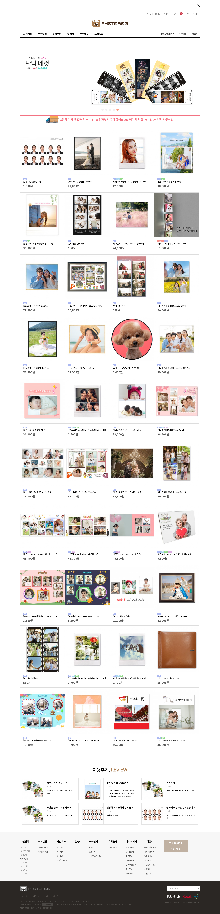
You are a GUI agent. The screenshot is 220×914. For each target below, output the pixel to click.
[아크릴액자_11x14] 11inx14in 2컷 (127, 429)
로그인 (148, 14)
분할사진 (24, 869)
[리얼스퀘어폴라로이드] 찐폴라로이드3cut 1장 (87, 429)
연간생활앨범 (113, 847)
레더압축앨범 (43, 851)
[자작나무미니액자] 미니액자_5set (171, 243)
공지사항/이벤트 (167, 34)
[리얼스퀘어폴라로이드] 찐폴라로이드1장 (129, 678)
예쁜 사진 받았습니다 (57, 782)
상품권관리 (130, 860)
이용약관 (36, 896)
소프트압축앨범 (43, 847)
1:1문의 (195, 14)
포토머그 (92, 847)
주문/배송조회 (131, 864)
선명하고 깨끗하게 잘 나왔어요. (121, 807)
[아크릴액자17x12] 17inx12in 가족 (82, 492)
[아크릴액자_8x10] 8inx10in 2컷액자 (172, 305)
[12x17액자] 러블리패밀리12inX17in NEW (85, 305)
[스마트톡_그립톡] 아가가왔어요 (126, 367)
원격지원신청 (176, 843)
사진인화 (27, 34)
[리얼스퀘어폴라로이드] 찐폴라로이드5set (130, 181)
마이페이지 (131, 841)
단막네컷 (24, 873)
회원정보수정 (130, 847)
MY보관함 (129, 873)
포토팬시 (84, 34)
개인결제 (182, 34)
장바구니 (178, 13)
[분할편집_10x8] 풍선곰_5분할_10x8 (38, 740)
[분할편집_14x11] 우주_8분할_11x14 (83, 616)
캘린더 (70, 34)
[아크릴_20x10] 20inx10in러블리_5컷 (83, 554)
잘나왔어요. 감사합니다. (115, 815)
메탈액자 (60, 856)
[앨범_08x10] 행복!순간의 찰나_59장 (38, 243)
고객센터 (148, 841)
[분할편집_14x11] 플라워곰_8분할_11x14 (40, 616)
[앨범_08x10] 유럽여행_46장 (169, 181)
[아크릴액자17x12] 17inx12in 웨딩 (171, 429)
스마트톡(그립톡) (95, 856)
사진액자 (57, 34)
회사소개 (23, 896)
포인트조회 (130, 851)
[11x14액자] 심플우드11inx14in (81, 367)
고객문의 (147, 860)
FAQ (187, 14)
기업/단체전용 (149, 864)
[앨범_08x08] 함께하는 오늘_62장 (171, 740)
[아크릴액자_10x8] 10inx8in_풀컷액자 (128, 243)
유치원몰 (98, 34)
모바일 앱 (176, 849)
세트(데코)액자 (62, 860)
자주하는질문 (149, 851)
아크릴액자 (61, 847)
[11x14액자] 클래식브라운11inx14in (172, 616)
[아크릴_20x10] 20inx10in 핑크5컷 (127, 554)
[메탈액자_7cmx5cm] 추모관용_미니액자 (174, 554)
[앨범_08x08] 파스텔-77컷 (34, 429)
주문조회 (167, 14)
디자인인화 (24, 858)
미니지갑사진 (25, 866)
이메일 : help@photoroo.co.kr (79, 901)
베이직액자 (61, 851)
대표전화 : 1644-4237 (27, 908)
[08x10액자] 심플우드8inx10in (35, 305)
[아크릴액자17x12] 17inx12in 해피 (37, 492)
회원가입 (157, 14)
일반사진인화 (25, 851)
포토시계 (92, 851)
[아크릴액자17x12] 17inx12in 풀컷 (127, 492)
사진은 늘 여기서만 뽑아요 (59, 807)
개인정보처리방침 (53, 896)
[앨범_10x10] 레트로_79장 (168, 678)
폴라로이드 (24, 862)
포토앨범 (42, 34)
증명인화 (24, 854)
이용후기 (194, 34)
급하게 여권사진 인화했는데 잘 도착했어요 (180, 807)
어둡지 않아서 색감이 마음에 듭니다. (59, 815)
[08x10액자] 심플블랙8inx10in (80, 181)
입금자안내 (148, 856)
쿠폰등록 (129, 856)
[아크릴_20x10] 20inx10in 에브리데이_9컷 (40, 554)
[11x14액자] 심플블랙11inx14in (36, 367)
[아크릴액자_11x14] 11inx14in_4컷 (171, 492)
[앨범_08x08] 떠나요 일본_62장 (126, 740)
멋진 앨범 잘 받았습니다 (118, 782)
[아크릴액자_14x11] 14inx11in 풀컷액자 (173, 367)
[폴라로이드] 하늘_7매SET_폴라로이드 (84, 740)
